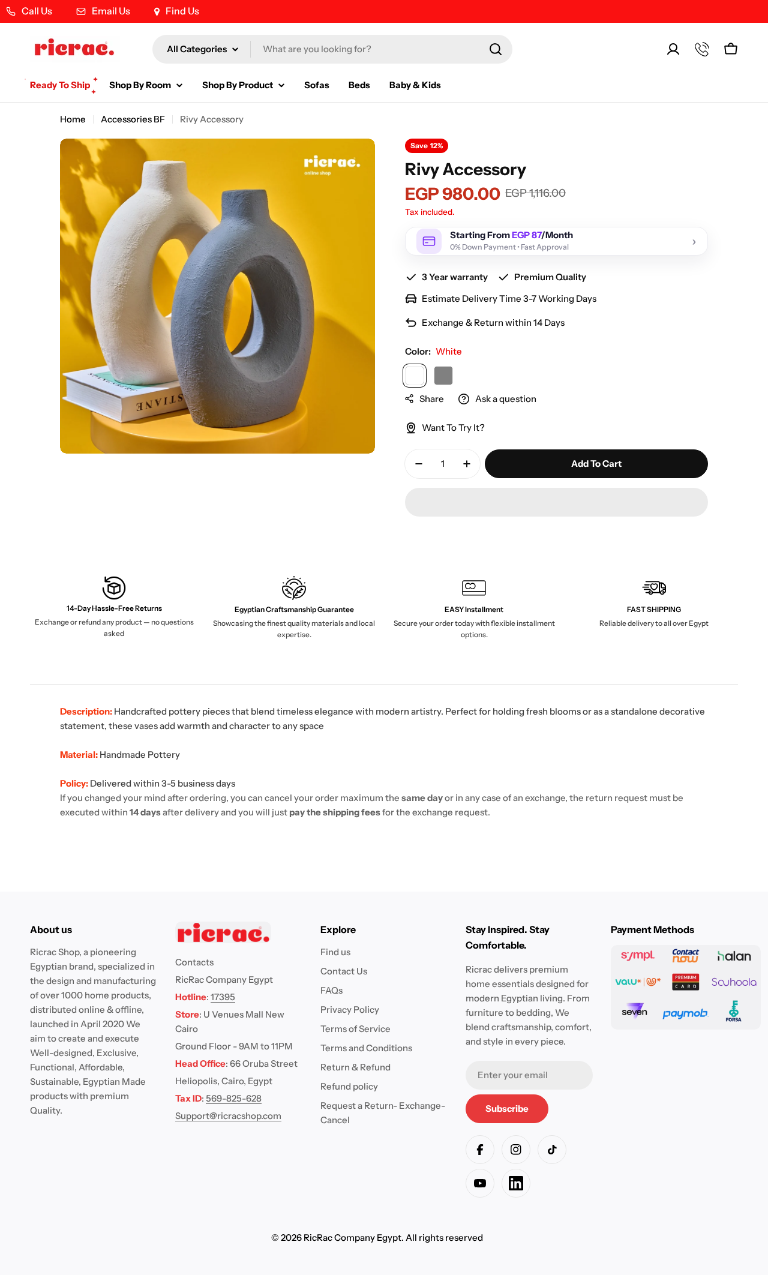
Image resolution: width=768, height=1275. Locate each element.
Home (73, 119)
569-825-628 (234, 1098)
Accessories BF (133, 119)
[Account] (673, 49)
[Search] (495, 49)
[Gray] (443, 375)
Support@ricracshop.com (228, 1115)
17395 (223, 997)
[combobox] (332, 49)
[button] (556, 502)
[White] (414, 375)
